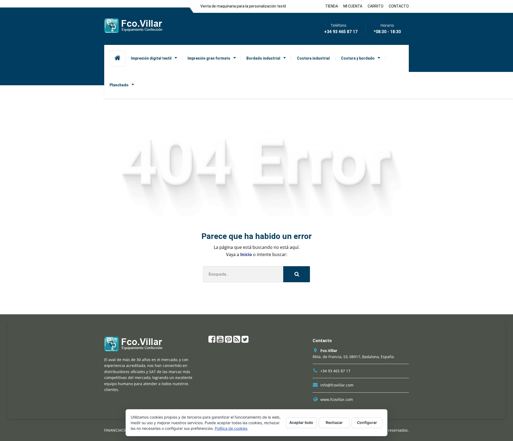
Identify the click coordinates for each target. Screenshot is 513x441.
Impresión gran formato (209, 58)
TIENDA (331, 6)
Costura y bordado (358, 58)
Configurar (367, 422)
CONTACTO (399, 6)
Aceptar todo (301, 422)
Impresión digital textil (151, 58)
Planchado (119, 85)
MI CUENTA (352, 6)
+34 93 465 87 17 (335, 370)
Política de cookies (231, 428)
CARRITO (375, 6)
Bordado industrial (263, 58)
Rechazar (334, 422)
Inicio (246, 254)
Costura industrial (313, 58)
